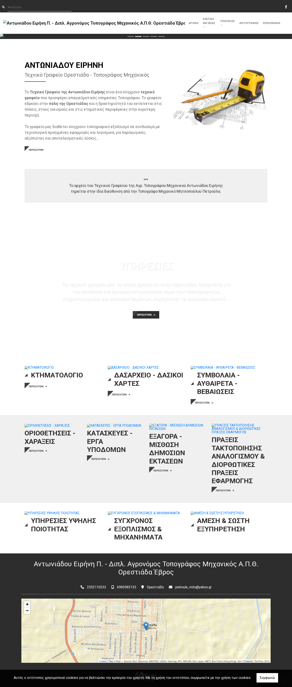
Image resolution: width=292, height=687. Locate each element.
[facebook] (286, 6)
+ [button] (27, 604)
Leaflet (102, 661)
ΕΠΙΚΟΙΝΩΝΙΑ (271, 23)
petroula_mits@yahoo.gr (193, 587)
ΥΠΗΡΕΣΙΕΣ (227, 21)
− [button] (27, 610)
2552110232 (96, 587)
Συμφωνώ (267, 678)
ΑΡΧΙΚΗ (194, 23)
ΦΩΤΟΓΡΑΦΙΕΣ (249, 23)
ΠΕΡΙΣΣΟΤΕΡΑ (36, 150)
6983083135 (126, 587)
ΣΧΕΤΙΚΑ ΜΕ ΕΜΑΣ (209, 21)
